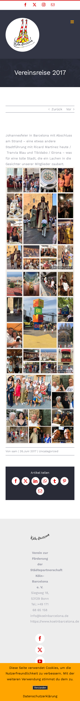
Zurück (57, 109)
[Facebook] (40, 638)
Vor (68, 109)
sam (14, 451)
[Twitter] (40, 650)
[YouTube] (40, 661)
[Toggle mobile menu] (72, 22)
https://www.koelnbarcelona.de (54, 621)
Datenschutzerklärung (40, 696)
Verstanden (40, 687)
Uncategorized (48, 451)
